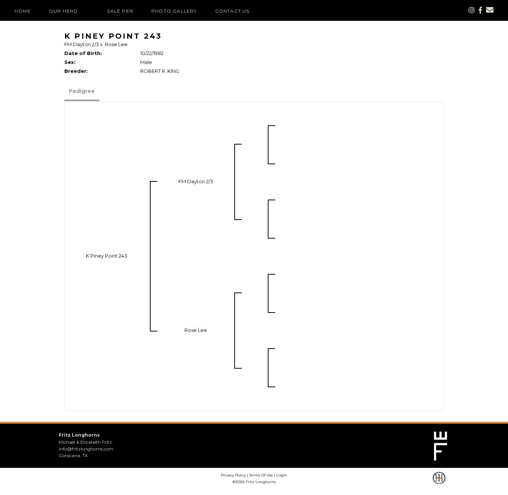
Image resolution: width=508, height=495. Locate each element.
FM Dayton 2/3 (81, 44)
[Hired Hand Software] (439, 483)
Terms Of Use (261, 475)
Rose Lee (116, 44)
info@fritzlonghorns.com (86, 449)
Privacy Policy (233, 475)
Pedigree (82, 91)
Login (281, 475)
